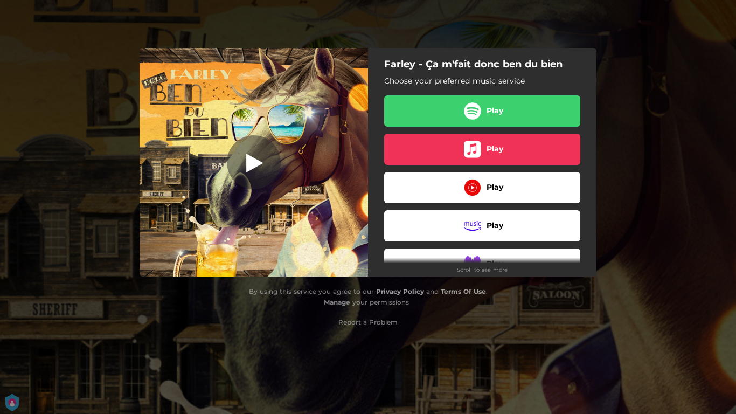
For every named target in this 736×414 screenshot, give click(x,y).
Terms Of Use (463, 291)
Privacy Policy (400, 291)
